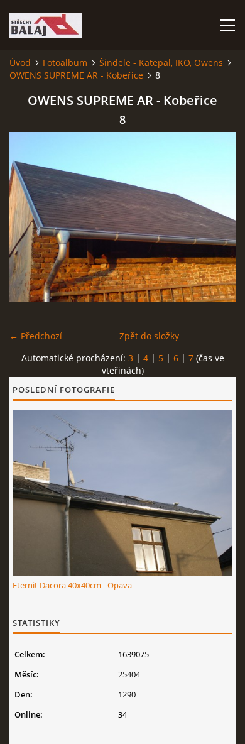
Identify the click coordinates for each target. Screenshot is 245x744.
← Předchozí (35, 336)
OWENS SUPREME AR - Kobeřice (76, 75)
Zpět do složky (149, 336)
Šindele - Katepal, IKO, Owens (161, 62)
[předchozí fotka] (30, 217)
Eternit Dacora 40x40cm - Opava (72, 585)
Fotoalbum (65, 62)
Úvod (20, 62)
